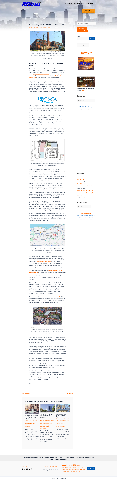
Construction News (44, 422)
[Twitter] (25, 469)
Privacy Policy (49, 465)
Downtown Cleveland (45, 425)
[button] (72, 4)
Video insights (79, 4)
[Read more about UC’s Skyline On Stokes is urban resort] (63, 408)
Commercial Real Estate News (47, 420)
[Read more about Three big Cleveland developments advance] (47, 408)
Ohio (34, 423)
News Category (81, 45)
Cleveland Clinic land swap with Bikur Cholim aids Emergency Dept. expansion (86, 193)
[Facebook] (22, 469)
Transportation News (29, 425)
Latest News (89, 4)
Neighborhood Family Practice (41, 74)
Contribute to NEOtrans (71, 465)
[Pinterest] (31, 469)
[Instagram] (27, 469)
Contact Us (25, 465)
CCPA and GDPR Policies (50, 466)
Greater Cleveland (29, 423)
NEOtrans (68, 4)
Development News (47, 423)
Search (78, 36)
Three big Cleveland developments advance (46, 415)
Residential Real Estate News (62, 425)
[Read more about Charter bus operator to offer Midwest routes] (32, 409)
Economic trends (33, 422)
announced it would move (44, 261)
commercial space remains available (50, 296)
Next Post (70, 393)
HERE (82, 90)
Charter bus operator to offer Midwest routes (31, 417)
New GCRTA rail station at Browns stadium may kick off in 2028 (85, 185)
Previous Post (26, 393)
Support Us (91, 468)
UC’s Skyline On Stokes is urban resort (61, 415)
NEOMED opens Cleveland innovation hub (83, 178)
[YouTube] (29, 469)
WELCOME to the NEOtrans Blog (86, 53)
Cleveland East (50, 419)
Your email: (79, 20)
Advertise (24, 466)
